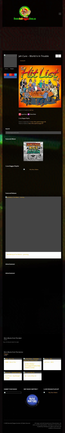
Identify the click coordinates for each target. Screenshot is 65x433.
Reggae (12, 68)
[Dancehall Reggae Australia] (32, 14)
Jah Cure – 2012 (48, 362)
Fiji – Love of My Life (30, 376)
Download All (22, 60)
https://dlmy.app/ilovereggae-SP (36, 123)
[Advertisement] (32, 39)
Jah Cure (31, 110)
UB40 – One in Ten (10, 362)
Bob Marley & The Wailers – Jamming (17, 254)
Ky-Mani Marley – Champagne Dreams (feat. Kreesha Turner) (32, 365)
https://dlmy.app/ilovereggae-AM (38, 121)
